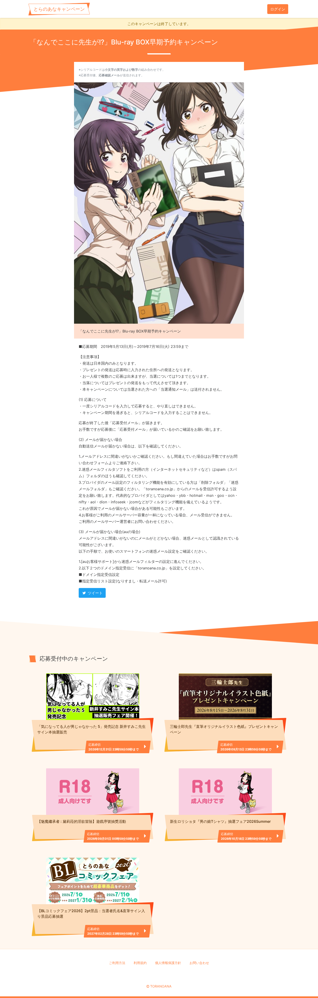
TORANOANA (161, 986)
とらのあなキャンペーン (59, 9)
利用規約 (140, 963)
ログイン (277, 9)
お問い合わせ (199, 963)
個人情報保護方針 (168, 963)
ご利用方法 (117, 963)
